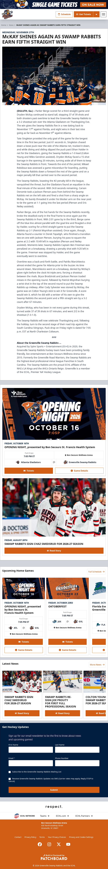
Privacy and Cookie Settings (81, 837)
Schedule (66, 14)
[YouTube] (68, 844)
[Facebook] (39, 844)
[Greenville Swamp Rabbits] (7, 14)
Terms (42, 837)
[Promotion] (54, 4)
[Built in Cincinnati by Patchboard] (54, 857)
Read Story (55, 550)
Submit (54, 789)
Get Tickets (85, 14)
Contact (18, 837)
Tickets (30, 470)
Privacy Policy (30, 837)
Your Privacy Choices (57, 837)
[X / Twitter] (58, 844)
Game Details (81, 470)
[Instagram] (49, 844)
